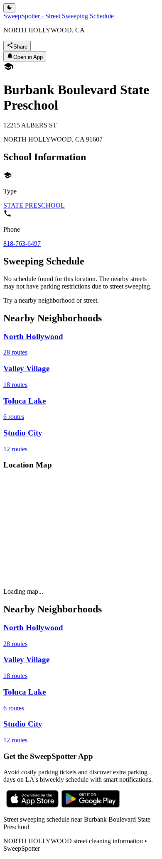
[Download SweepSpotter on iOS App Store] (32, 805)
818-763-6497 (22, 243)
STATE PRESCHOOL (34, 205)
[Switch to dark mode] (9, 7)
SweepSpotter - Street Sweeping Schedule (58, 16)
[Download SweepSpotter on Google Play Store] (90, 805)
